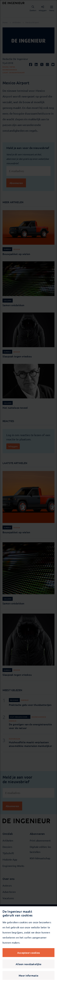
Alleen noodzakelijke (28, 964)
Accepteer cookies (28, 952)
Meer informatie (28, 975)
